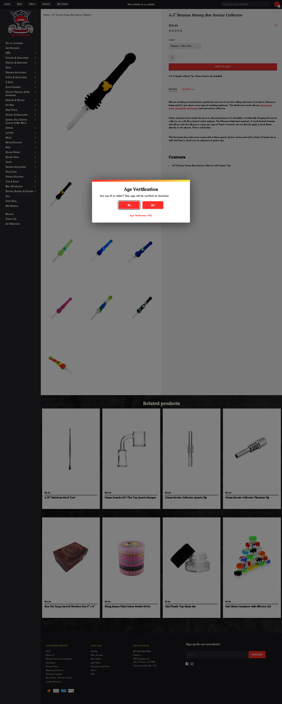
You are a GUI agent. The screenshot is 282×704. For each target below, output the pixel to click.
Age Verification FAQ (141, 215)
